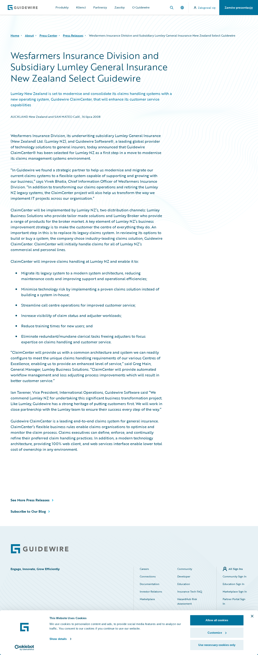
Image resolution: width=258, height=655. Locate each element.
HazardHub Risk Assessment (187, 601)
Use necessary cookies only (217, 645)
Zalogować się (207, 8)
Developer (183, 576)
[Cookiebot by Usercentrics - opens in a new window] (24, 647)
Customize (215, 632)
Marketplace (147, 599)
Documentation (149, 584)
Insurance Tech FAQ (189, 591)
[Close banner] (252, 616)
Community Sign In (234, 576)
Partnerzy (100, 7)
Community (184, 569)
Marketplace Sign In (235, 591)
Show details (58, 638)
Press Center (48, 35)
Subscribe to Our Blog (28, 511)
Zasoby (119, 7)
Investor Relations (151, 591)
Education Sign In (233, 584)
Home (15, 35)
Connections (148, 576)
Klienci (81, 7)
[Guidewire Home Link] (40, 548)
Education (183, 584)
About (29, 35)
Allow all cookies (216, 620)
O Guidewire (141, 7)
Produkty (62, 7)
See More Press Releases (30, 500)
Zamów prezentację (239, 7)
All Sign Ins (236, 569)
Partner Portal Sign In (234, 601)
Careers (144, 569)
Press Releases (73, 35)
